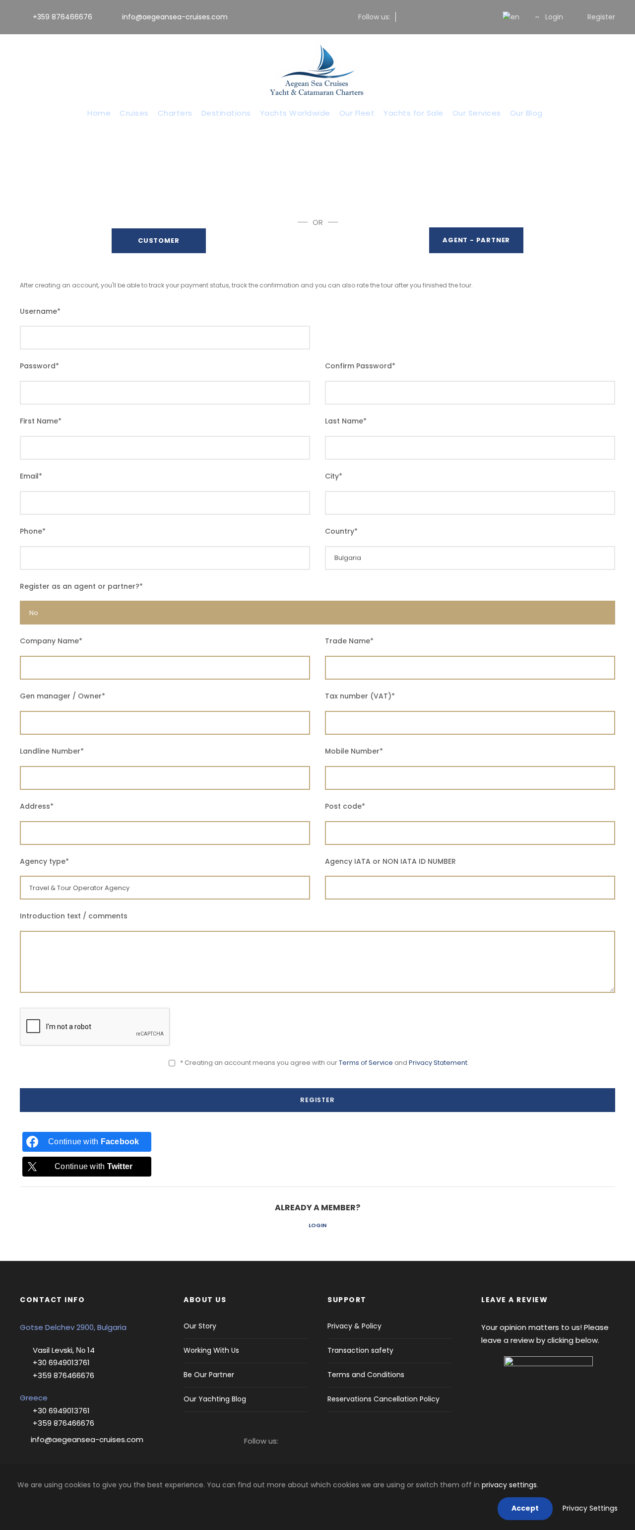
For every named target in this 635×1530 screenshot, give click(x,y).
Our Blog (526, 113)
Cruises (134, 113)
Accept (525, 1508)
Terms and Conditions (365, 1375)
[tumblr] (453, 17)
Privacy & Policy (354, 1326)
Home (99, 113)
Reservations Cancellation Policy (383, 1399)
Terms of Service (366, 1062)
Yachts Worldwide (295, 113)
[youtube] (469, 17)
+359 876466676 (62, 17)
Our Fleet (357, 113)
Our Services (476, 113)
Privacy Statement (438, 1062)
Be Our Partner (209, 1375)
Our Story (200, 1326)
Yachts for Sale (413, 113)
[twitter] (437, 17)
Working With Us (211, 1350)
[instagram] (421, 17)
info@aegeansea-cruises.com (174, 17)
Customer (158, 240)
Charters (175, 113)
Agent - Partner (476, 240)
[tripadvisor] (485, 17)
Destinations (226, 113)
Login (317, 1225)
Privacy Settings (590, 1508)
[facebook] (405, 17)
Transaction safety (360, 1350)
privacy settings (509, 1485)
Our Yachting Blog (215, 1399)
